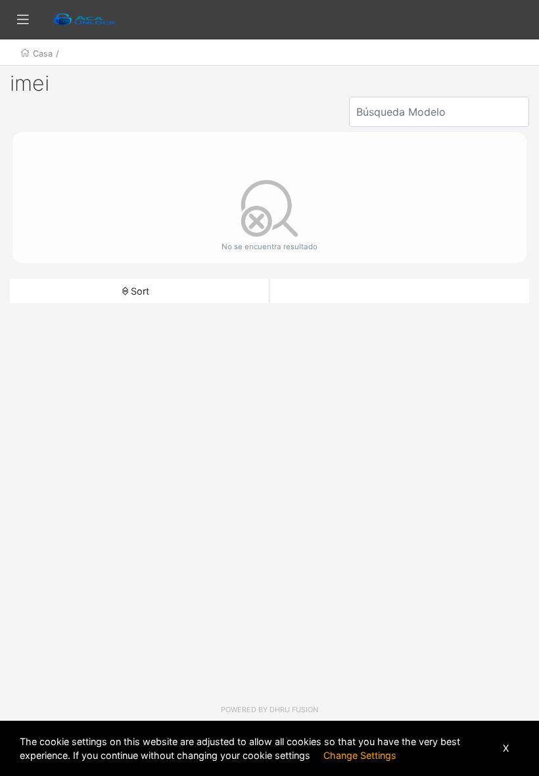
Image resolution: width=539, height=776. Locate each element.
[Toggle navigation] (23, 20)
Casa (43, 54)
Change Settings (359, 755)
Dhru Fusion (294, 709)
